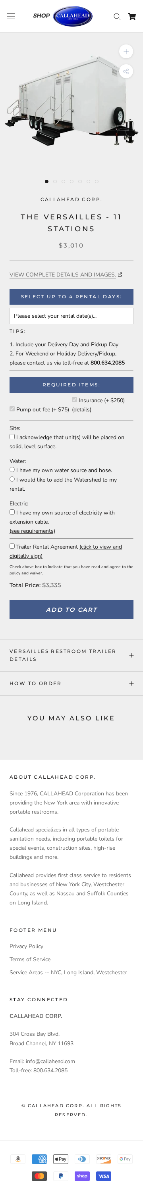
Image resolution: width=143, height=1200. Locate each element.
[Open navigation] (11, 16)
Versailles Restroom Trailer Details (63, 655)
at (104, 363)
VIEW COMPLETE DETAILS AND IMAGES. (63, 274)
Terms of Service (30, 959)
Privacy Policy (26, 946)
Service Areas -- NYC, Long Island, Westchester (68, 972)
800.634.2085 (50, 1070)
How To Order (36, 683)
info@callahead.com (50, 1061)
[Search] (117, 16)
